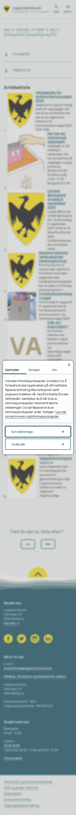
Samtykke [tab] (12, 370)
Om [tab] (54, 370)
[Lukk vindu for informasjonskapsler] (69, 365)
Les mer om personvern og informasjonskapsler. (36, 414)
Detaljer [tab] (34, 370)
